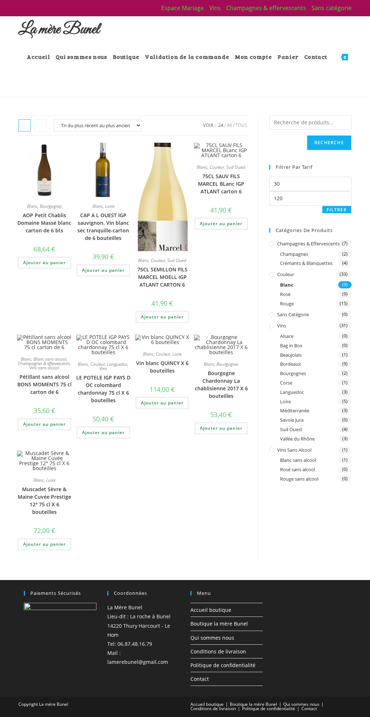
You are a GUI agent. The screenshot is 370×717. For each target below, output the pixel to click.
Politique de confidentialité (222, 665)
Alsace (286, 336)
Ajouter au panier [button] (44, 262)
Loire (109, 206)
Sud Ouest (176, 260)
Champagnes (294, 254)
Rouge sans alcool (299, 479)
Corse (286, 382)
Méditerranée (294, 410)
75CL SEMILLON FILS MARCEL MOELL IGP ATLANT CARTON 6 (162, 277)
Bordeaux (290, 364)
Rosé (285, 294)
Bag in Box (291, 345)
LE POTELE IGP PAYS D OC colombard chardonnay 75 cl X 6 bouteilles (103, 389)
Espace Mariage (182, 8)
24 (220, 125)
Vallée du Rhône (297, 438)
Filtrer (337, 210)
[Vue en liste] (40, 125)
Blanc (32, 206)
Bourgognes (51, 206)
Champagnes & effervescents (266, 8)
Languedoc (117, 364)
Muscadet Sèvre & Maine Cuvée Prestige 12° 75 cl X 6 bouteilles (44, 500)
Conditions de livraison (218, 651)
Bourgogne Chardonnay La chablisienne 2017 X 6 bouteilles (221, 384)
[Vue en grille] (24, 125)
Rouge (287, 303)
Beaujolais (291, 355)
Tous (241, 125)
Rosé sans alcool (297, 469)
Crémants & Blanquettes (306, 263)
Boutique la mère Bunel (219, 623)
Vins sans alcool (44, 368)
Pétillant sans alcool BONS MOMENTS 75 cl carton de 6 (44, 384)
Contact (199, 678)
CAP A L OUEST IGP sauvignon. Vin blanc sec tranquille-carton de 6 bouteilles (103, 226)
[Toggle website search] (29, 83)
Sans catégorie (331, 8)
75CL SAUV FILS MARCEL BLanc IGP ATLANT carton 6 (221, 184)
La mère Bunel (58, 30)
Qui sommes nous (212, 637)
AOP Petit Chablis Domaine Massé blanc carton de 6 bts (44, 223)
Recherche (329, 142)
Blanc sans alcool (50, 359)
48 (229, 125)
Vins (215, 8)
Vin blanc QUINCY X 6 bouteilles (162, 367)
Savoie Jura (292, 420)
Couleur (158, 260)
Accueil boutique (210, 609)
